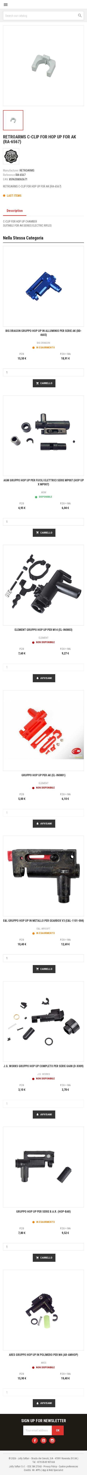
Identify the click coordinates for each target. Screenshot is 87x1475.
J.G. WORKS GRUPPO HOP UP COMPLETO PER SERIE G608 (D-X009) (43, 1066)
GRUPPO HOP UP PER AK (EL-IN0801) (43, 775)
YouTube (43, 1440)
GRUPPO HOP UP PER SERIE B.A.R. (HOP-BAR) (43, 1211)
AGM (43, 492)
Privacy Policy (50, 1466)
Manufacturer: (11, 170)
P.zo (21, 354)
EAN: (5, 179)
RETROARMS (27, 170)
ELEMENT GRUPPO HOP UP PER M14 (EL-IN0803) (43, 629)
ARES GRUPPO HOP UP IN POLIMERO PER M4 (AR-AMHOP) (43, 1354)
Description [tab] (15, 211)
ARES (43, 1362)
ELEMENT (44, 637)
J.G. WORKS (43, 1074)
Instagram (52, 1440)
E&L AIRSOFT (43, 928)
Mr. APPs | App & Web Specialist (47, 1470)
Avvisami (44, 678)
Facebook (35, 1440)
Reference (9, 175)
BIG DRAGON (43, 342)
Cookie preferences (68, 1466)
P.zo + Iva (65, 354)
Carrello (44, 383)
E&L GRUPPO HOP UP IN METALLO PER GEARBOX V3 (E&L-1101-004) (43, 920)
